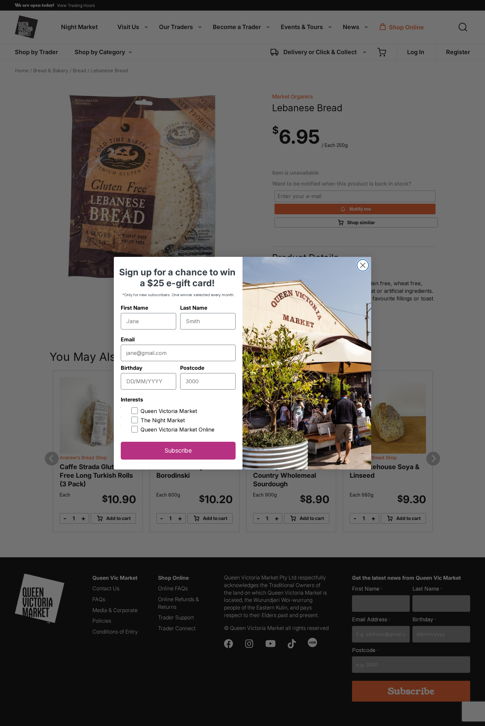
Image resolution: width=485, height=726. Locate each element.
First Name (134, 307)
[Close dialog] (363, 265)
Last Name (193, 307)
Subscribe (178, 450)
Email (128, 339)
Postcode (192, 367)
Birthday (131, 367)
